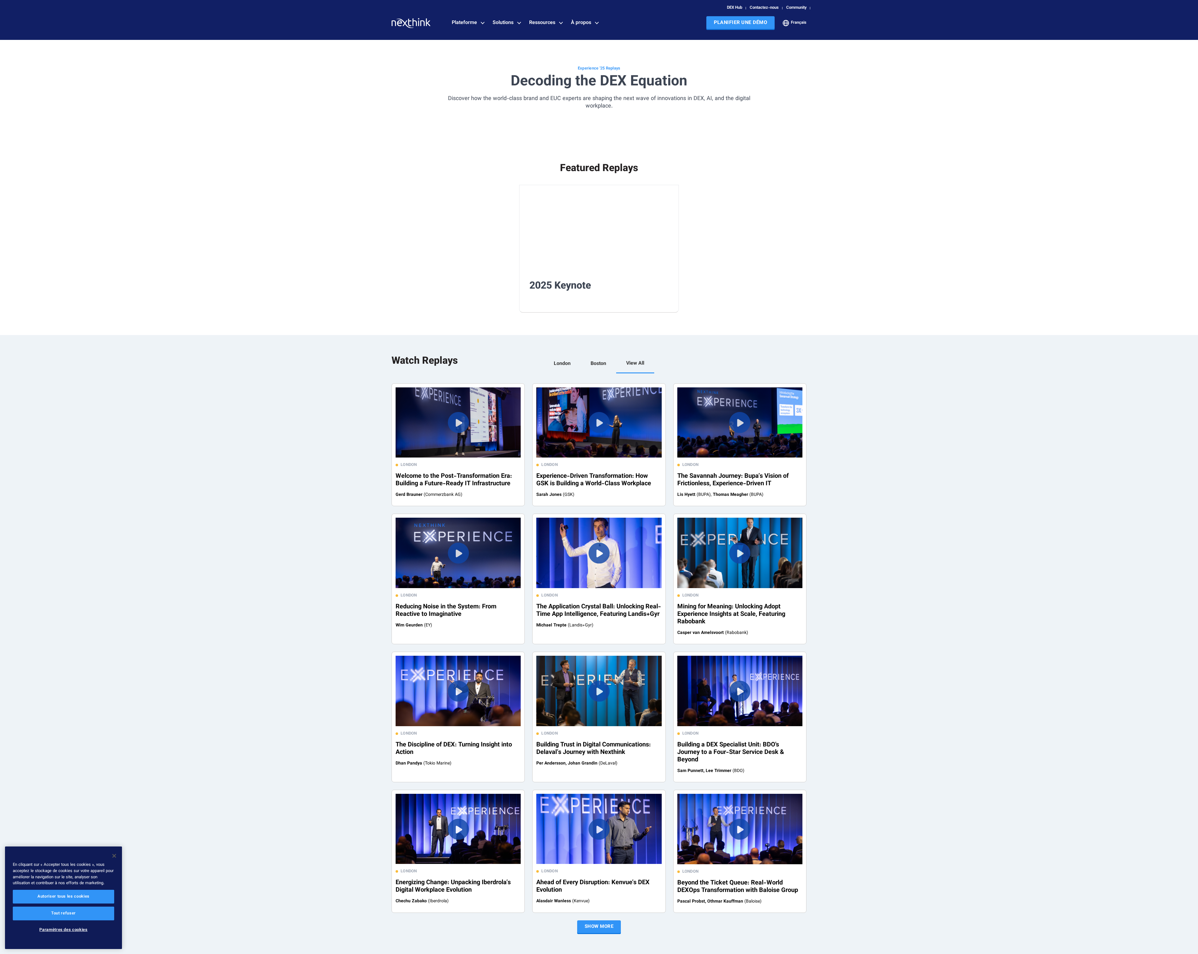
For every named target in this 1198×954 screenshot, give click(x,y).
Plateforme (464, 23)
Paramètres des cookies (63, 930)
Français (798, 23)
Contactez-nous (764, 8)
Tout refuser (63, 913)
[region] (63, 897)
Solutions (503, 23)
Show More (599, 926)
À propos (581, 23)
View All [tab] (635, 363)
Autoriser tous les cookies (63, 897)
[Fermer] (114, 856)
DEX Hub (734, 8)
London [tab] (562, 364)
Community (796, 8)
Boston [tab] (598, 364)
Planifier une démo (740, 23)
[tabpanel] (599, 648)
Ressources (542, 23)
